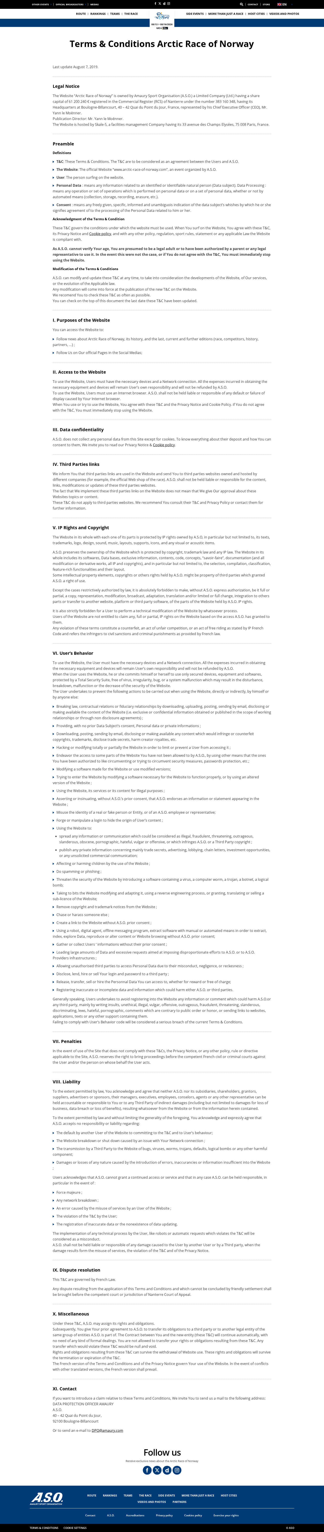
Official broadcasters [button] (70, 4)
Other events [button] (40, 4)
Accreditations (135, 1515)
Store (266, 4)
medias (94, 4)
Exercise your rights (226, 1515)
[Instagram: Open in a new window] (168, 3)
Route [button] (81, 14)
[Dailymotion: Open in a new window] (164, 3)
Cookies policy (193, 1515)
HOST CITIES (229, 1495)
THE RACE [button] (131, 14)
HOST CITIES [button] (256, 14)
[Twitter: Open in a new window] (159, 3)
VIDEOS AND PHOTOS (284, 14)
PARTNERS (179, 1502)
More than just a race (225, 14)
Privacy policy (164, 1515)
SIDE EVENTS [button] (195, 14)
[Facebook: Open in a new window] (155, 3)
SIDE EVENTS (166, 1495)
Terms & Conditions (44, 1528)
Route (91, 1495)
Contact (253, 4)
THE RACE (145, 1495)
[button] (241, 4)
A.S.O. (110, 1515)
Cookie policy (100, 233)
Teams (128, 1495)
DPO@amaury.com (107, 1430)
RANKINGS (98, 14)
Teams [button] (115, 14)
